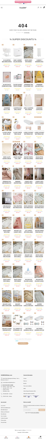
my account (3, 405)
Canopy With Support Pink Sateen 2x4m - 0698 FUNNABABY (28, 184)
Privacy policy (3, 420)
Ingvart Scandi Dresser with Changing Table (7, 331)
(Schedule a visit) (6, 391)
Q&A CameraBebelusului (5, 407)
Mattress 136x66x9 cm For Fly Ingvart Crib (39, 331)
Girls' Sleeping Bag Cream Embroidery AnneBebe (28, 110)
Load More (23, 343)
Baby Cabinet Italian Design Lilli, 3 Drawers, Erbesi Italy (18, 62)
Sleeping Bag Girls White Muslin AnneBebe (18, 110)
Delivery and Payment (5, 411)
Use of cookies (3, 416)
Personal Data (3, 422)
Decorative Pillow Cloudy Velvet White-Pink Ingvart (39, 282)
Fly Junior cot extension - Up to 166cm (17, 330)
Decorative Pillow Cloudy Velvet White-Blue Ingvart (28, 282)
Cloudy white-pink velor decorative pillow (17, 135)
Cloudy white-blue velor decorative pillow (7, 135)
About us (25, 380)
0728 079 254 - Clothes (7, 396)
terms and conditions (35, 412)
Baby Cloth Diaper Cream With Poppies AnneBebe (7, 159)
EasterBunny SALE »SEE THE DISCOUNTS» (23, 1)
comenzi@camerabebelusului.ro (9, 382)
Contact (24, 378)
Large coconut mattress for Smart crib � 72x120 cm (28, 135)
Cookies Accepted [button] (4, 418)
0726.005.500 (28, 430)
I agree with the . (32, 412)
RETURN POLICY (4, 409)
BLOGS (24, 383)
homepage (26, 32)
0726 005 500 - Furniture (7, 393)
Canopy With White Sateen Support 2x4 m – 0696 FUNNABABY (39, 184)
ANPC (24, 388)
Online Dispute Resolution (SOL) (29, 391)
